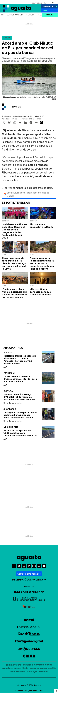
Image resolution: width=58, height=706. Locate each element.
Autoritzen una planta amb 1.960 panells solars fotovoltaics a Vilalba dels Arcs (20, 433)
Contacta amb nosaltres (29, 573)
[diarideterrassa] (29, 634)
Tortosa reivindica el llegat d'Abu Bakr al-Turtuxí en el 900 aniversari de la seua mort (20, 397)
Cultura (8, 391)
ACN (5, 367)
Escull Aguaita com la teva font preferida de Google (28, 194)
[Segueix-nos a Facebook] (14, 566)
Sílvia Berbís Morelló (13, 403)
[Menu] (2, 14)
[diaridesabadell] (29, 627)
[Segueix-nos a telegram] (29, 566)
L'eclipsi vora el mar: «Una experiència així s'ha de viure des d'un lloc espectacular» (15, 293)
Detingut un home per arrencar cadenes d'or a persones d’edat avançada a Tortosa (20, 415)
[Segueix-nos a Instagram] (24, 566)
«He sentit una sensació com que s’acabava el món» (40, 292)
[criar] (29, 656)
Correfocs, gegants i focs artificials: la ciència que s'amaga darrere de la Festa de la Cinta (14, 263)
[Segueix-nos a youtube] (34, 566)
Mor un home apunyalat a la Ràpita (42, 225)
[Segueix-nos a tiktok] (39, 566)
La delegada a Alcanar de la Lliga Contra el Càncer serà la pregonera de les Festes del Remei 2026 (14, 231)
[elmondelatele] (29, 649)
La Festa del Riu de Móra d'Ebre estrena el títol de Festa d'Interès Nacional (20, 379)
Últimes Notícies (15, 15)
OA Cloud (38, 690)
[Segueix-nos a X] (19, 566)
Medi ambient (11, 427)
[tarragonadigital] (29, 642)
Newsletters (37, 3)
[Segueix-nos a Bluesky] (44, 566)
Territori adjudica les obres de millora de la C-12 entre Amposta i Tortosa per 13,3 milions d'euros (20, 360)
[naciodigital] (29, 620)
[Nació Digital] (13, 8)
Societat (31, 15)
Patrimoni (9, 373)
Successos (10, 409)
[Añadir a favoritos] (41, 122)
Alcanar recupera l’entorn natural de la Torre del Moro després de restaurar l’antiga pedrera (42, 263)
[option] (29, 82)
